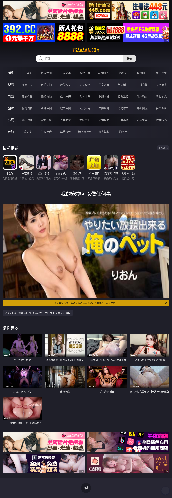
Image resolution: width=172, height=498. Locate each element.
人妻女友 (65, 120)
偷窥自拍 (27, 108)
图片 (11, 108)
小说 (11, 120)
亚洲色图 (46, 108)
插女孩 (27, 132)
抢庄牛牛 (161, 73)
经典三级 (123, 96)
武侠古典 (84, 120)
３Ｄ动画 (84, 85)
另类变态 (161, 96)
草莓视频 (65, 132)
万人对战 (65, 73)
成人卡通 (65, 96)
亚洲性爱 (27, 96)
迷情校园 (104, 120)
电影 (11, 96)
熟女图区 (142, 108)
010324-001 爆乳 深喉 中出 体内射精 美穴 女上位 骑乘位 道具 (37, 312)
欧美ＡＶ (65, 85)
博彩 (11, 73)
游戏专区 (84, 73)
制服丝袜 (104, 96)
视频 (11, 84)
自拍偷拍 (46, 85)
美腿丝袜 (104, 108)
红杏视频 (104, 132)
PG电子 (27, 73)
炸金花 (123, 73)
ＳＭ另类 (161, 85)
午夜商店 (46, 132)
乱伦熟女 (142, 96)
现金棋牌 (142, 73)
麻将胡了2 (104, 73)
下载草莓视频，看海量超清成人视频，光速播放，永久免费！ (86, 302)
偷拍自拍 (46, 96)
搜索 (129, 59)
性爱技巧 (161, 120)
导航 (11, 131)
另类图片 (161, 108)
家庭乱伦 (46, 120)
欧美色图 (65, 108)
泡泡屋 (123, 132)
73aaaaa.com (86, 50)
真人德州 (46, 73)
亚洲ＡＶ (27, 85)
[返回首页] (165, 491)
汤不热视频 (85, 132)
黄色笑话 (142, 120)
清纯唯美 (123, 108)
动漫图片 (84, 108)
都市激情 (27, 120)
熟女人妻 (104, 85)
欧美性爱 (84, 96)
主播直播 (142, 85)
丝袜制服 (123, 85)
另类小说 (123, 120)
